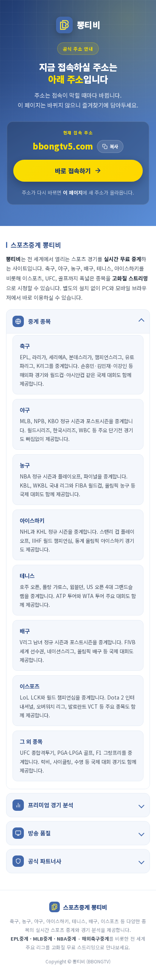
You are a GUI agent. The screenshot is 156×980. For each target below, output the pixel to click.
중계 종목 (39, 321)
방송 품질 (39, 833)
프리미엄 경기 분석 (50, 805)
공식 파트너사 (44, 861)
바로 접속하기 (73, 170)
